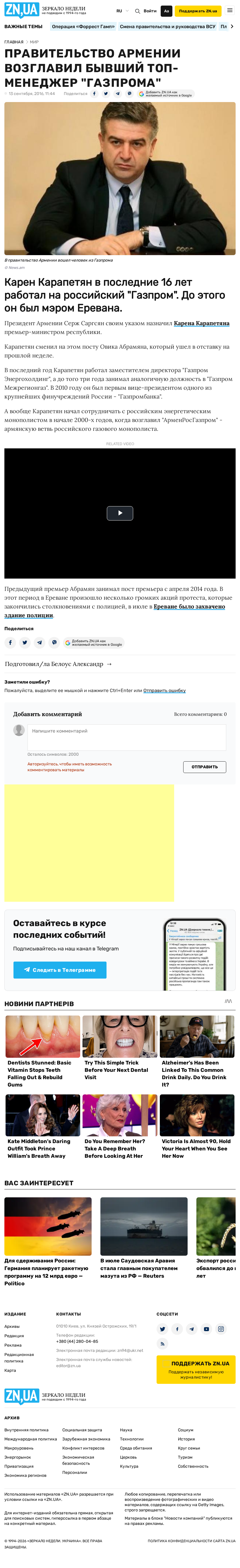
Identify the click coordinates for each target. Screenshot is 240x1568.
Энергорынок (17, 1457)
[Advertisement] (89, 843)
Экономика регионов (25, 1475)
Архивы (12, 1326)
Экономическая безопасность (78, 1460)
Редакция (14, 1335)
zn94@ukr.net (130, 1350)
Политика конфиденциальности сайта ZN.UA (192, 1541)
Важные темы (23, 26)
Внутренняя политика (26, 1430)
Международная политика (30, 1439)
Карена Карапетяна (201, 323)
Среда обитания (136, 1448)
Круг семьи (189, 1448)
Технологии (132, 1439)
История (186, 1439)
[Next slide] (231, 26)
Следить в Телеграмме (64, 970)
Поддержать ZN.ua (198, 11)
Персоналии (74, 1472)
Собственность (193, 1466)
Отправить (205, 766)
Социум (185, 1430)
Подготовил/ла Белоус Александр (54, 663)
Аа (166, 11)
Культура (129, 1466)
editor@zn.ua (68, 1365)
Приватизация (19, 1466)
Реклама (13, 1345)
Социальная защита (82, 1430)
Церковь (128, 1457)
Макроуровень (18, 1448)
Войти (150, 11)
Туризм (185, 1457)
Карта (10, 1370)
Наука (126, 1430)
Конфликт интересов (83, 1448)
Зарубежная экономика (86, 1439)
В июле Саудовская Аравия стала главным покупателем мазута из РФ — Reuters (139, 1268)
